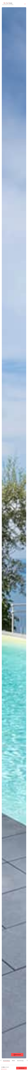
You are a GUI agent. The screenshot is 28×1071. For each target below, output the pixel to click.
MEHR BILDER (18, 1054)
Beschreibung (6, 1060)
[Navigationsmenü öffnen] (25, 3)
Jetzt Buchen (21, 1068)
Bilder (13, 1060)
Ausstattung (20, 1060)
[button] (1, 1060)
